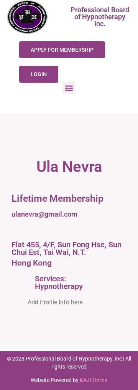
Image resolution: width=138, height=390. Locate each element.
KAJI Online (93, 380)
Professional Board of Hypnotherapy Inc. (100, 17)
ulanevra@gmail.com (44, 214)
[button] (68, 88)
